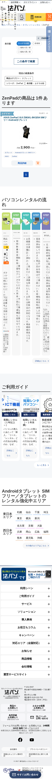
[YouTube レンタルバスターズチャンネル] (32, 740)
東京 (19, 518)
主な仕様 (42, 143)
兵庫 (19, 531)
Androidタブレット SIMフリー (25, 152)
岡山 (28, 531)
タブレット (8, 152)
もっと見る (41, 465)
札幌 (19, 512)
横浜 (28, 518)
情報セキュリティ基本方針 (13, 755)
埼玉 (45, 512)
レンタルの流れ (2, 17)
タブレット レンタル (31, 25)
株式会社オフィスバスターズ (31, 770)
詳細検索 (44, 38)
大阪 (39, 525)
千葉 (37, 512)
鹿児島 (29, 538)
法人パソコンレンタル (11, 25)
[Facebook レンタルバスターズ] (20, 740)
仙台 (28, 512)
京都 (30, 525)
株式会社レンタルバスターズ (29, 761)
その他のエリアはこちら (36, 546)
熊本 (19, 538)
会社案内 (13, 749)
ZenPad (14, 156)
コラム (12, 17)
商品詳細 (22, 163)
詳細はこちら (40, 361)
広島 (37, 531)
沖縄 (39, 538)
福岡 (45, 531)
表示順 (8, 44)
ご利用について (9, 17)
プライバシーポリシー (38, 749)
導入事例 (5, 17)
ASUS (7, 156)
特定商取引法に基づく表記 (38, 755)
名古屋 (20, 525)
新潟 (37, 518)
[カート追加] (38, 163)
